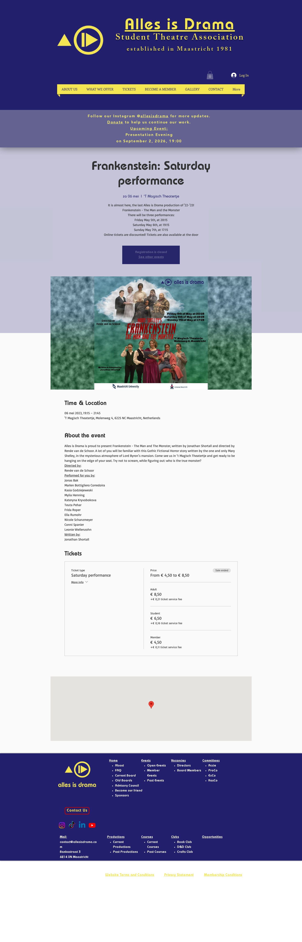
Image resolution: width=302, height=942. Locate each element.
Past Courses (156, 852)
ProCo (213, 770)
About (119, 766)
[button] (209, 75)
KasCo (213, 780)
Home (113, 761)
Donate (115, 122)
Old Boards (123, 780)
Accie (212, 766)
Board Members (189, 770)
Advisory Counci (126, 786)
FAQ (118, 770)
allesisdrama (155, 116)
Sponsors (122, 795)
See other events (151, 257)
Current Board (125, 776)
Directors (184, 766)
